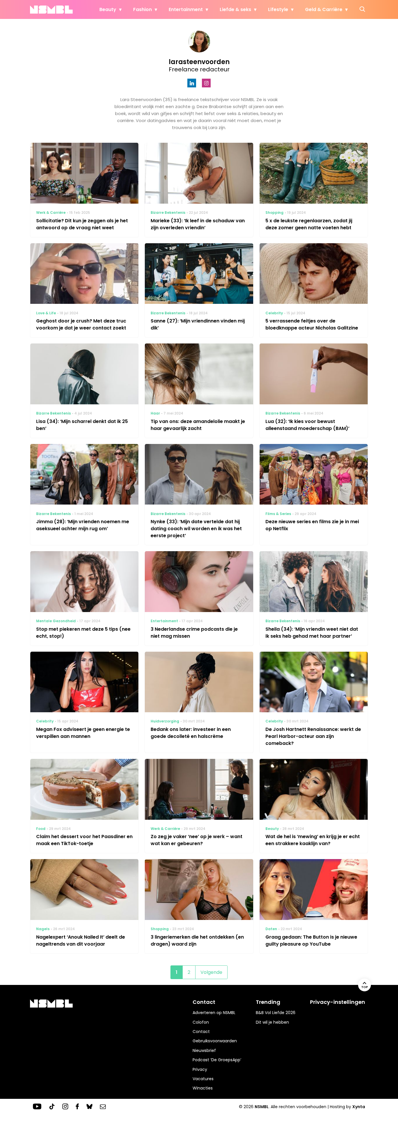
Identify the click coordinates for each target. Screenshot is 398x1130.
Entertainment (186, 9)
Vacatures (203, 1079)
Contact (201, 1031)
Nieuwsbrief (204, 1050)
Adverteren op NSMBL (214, 1013)
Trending (268, 1002)
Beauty (107, 9)
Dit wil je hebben (272, 1022)
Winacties (203, 1088)
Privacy (200, 1069)
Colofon (201, 1022)
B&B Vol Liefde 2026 (275, 1013)
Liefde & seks (235, 9)
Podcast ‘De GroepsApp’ (217, 1060)
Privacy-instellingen (337, 1002)
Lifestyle (278, 9)
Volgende (211, 972)
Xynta (358, 1107)
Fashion (142, 9)
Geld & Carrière (323, 9)
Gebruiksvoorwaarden (215, 1041)
